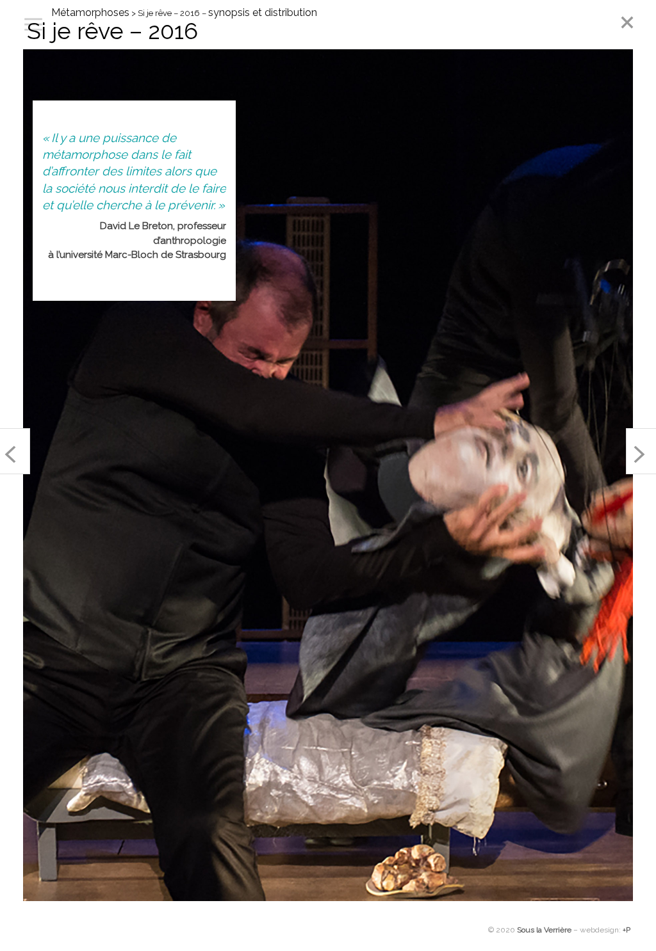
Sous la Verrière (544, 929)
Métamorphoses (90, 12)
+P (626, 929)
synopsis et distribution (262, 12)
